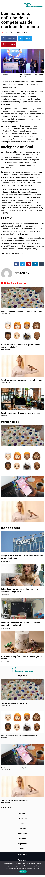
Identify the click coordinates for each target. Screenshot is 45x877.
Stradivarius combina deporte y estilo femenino (21, 380)
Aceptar (23, 871)
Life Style (22, 828)
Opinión (22, 849)
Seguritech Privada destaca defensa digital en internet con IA (18, 768)
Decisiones (22, 834)
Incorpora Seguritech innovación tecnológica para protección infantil (20, 624)
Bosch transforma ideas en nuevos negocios (20, 413)
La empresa (22, 839)
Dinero (22, 823)
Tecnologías (22, 818)
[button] (4, 4)
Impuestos (22, 844)
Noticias (22, 813)
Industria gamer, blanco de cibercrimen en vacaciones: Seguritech (19, 590)
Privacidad (22, 855)
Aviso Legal (22, 860)
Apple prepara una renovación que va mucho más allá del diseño (19, 736)
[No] (41, 868)
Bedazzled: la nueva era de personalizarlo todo (21, 311)
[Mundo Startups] (34, 5)
